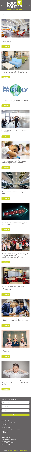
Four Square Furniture (12, 450)
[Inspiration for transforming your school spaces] (15, 211)
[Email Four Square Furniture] (7, 432)
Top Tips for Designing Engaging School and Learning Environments (15, 319)
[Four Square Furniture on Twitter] (2, 432)
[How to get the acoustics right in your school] (15, 180)
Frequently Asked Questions (9, 439)
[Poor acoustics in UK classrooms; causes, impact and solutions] (15, 150)
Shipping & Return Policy (8, 442)
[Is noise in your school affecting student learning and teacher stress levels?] (15, 369)
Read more (6, 46)
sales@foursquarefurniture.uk (12, 429)
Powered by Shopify (22, 450)
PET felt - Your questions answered (15, 100)
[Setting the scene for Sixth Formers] (15, 60)
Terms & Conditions (6, 441)
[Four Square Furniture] (14, 5)
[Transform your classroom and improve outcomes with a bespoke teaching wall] (15, 275)
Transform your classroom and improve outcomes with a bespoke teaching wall (14, 288)
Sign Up (15, 415)
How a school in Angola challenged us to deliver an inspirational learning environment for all (15, 255)
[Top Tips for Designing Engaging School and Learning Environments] (15, 308)
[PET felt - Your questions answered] (15, 90)
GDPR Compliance (6, 444)
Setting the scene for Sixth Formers (15, 72)
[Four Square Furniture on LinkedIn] (5, 432)
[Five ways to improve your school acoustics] (15, 119)
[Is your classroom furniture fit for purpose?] (15, 338)
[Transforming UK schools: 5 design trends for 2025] (15, 28)
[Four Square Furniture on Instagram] (4, 432)
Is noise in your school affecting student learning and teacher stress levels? (15, 382)
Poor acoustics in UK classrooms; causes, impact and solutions (14, 162)
